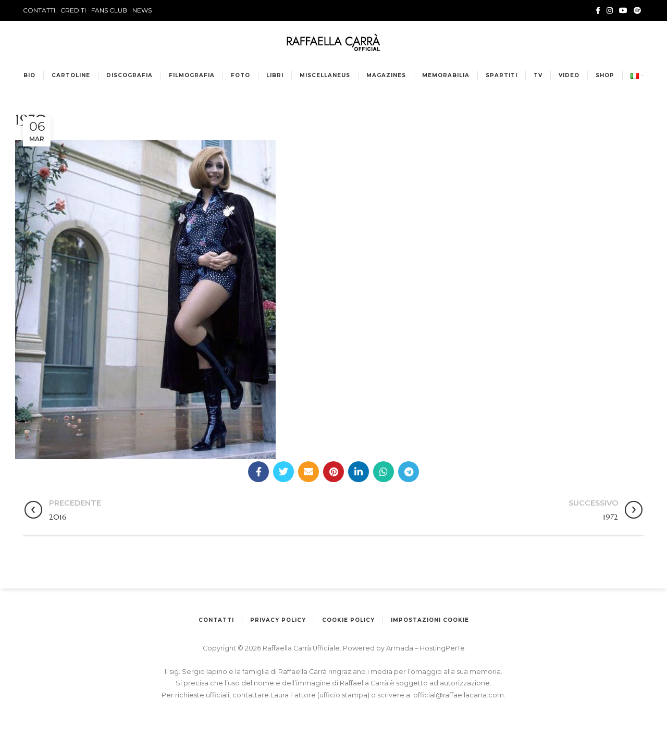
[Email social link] (308, 471)
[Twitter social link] (283, 471)
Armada (400, 648)
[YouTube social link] (623, 10)
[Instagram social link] (609, 10)
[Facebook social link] (597, 10)
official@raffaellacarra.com (458, 695)
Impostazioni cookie (430, 620)
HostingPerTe (442, 648)
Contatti (216, 620)
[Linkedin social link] (358, 471)
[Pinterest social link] (333, 471)
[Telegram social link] (408, 471)
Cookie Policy (348, 620)
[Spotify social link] (637, 10)
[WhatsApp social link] (383, 471)
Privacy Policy (278, 620)
